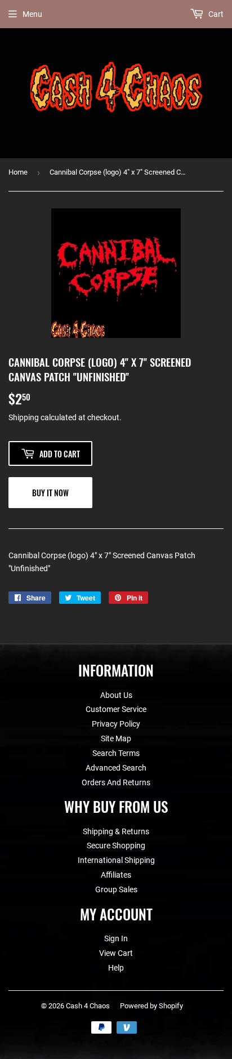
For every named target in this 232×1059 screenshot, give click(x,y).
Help (116, 967)
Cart (215, 14)
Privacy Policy (116, 723)
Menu (32, 14)
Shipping (23, 417)
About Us (116, 695)
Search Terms (116, 753)
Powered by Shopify (151, 1006)
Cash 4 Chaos (88, 1006)
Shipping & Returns (116, 831)
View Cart (116, 953)
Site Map (116, 738)
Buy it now (50, 493)
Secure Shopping (116, 845)
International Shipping (116, 860)
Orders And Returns (116, 782)
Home (18, 172)
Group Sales (116, 889)
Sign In (116, 938)
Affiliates (116, 874)
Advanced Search (116, 767)
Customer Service (116, 709)
